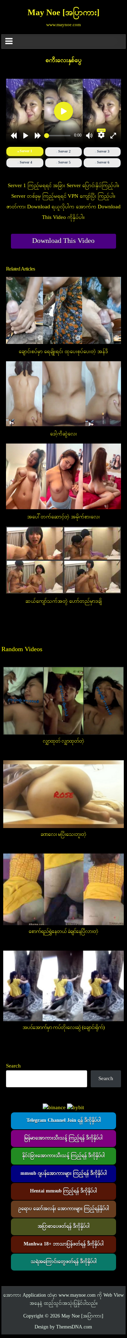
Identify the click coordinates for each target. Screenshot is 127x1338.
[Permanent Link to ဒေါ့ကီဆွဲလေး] (63, 393)
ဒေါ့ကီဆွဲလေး (63, 434)
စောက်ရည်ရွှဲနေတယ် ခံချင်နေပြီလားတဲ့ (63, 931)
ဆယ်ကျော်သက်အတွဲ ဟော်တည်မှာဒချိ (63, 601)
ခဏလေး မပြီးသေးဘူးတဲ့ (63, 834)
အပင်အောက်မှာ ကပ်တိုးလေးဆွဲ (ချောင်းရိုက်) (63, 1027)
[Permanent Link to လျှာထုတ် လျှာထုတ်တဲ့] (63, 701)
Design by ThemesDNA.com (63, 1327)
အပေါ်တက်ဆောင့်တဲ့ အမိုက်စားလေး (63, 517)
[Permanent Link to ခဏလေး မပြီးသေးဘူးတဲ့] (63, 794)
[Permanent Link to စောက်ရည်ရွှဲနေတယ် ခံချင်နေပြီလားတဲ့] (63, 889)
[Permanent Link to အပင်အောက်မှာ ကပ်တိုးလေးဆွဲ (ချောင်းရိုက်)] (63, 986)
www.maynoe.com (77, 1295)
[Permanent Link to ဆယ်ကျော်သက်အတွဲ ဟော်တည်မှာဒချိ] (63, 560)
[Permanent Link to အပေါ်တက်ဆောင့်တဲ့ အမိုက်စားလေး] (63, 476)
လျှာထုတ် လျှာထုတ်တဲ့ (63, 741)
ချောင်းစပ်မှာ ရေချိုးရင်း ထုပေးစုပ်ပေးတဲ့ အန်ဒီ (63, 352)
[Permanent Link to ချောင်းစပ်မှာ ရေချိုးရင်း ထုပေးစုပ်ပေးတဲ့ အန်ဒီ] (63, 310)
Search (13, 1066)
